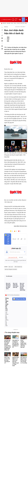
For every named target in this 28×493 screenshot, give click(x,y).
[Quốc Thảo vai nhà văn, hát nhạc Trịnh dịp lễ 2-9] (7, 354)
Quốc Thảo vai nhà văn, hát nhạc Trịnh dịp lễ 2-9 (7, 360)
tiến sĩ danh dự (18, 266)
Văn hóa (6, 26)
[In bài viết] (2, 49)
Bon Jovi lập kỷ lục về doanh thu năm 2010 (8, 286)
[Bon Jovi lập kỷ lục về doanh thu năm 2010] (8, 280)
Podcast (4, 19)
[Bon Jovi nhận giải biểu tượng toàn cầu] (15, 280)
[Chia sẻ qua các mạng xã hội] (25, 239)
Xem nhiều (8, 23)
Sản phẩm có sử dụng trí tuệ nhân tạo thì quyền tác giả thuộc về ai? (15, 344)
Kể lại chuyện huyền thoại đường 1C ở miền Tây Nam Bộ (23, 344)
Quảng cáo (16, 19)
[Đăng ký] (19, 299)
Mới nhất (4, 23)
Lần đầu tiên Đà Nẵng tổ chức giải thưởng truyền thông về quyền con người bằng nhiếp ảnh (7, 345)
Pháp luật (22, 23)
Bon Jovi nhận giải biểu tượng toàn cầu (15, 285)
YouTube (9, 19)
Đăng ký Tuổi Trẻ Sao (23, 19)
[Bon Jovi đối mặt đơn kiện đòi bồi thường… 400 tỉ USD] (22, 280)
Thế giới (18, 23)
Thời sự (15, 23)
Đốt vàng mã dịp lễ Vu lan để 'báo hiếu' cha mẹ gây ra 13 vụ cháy (24, 360)
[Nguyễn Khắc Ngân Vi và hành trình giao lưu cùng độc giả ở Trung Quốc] (15, 354)
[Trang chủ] (1, 23)
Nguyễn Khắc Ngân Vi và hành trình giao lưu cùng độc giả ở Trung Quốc (15, 361)
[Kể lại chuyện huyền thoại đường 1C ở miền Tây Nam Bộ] (24, 337)
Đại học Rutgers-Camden (11, 269)
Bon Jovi (11, 266)
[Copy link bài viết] (21, 239)
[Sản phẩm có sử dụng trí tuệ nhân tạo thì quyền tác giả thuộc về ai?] (15, 337)
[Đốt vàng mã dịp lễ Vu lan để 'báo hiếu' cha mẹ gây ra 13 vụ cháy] (24, 354)
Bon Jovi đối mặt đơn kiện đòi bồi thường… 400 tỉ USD (22, 287)
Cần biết (13, 19)
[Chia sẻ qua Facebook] (18, 239)
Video (12, 23)
